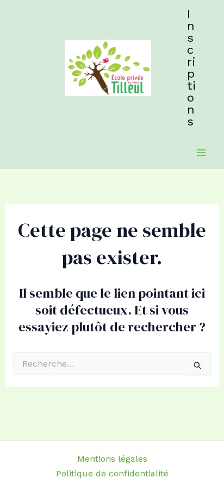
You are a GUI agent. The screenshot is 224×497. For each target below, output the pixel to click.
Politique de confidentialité (112, 473)
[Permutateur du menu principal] (201, 153)
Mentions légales (112, 459)
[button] (192, 68)
